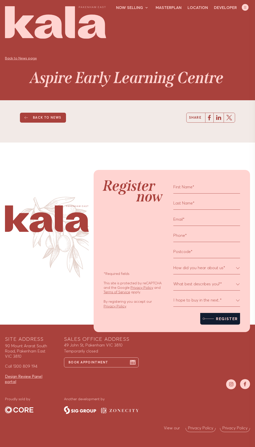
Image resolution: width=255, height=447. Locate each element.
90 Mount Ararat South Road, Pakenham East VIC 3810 (26, 351)
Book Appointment (88, 362)
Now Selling (129, 7)
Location (198, 7)
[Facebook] (209, 117)
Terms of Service (117, 292)
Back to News (47, 117)
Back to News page (21, 58)
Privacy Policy (141, 287)
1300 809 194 (25, 366)
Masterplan (169, 7)
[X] (229, 117)
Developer (225, 7)
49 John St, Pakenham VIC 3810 (93, 345)
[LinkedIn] (218, 117)
